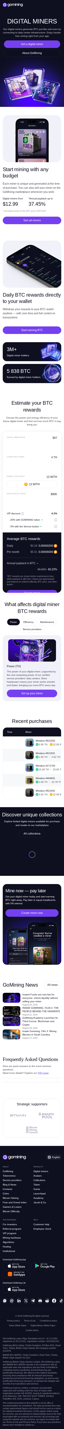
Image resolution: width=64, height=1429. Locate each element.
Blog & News (9, 1184)
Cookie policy (32, 1330)
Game (36, 1189)
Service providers (12, 1180)
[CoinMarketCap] (12, 1300)
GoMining (8, 1171)
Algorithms (8, 1242)
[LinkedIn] (19, 1300)
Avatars (37, 1175)
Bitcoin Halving (11, 1198)
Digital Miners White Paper (43, 1325)
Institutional (9, 1251)
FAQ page (43, 1073)
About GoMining (32, 53)
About (6, 1167)
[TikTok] (61, 1300)
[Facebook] (54, 1300)
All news (52, 984)
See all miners (32, 220)
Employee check (42, 1228)
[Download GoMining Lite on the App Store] (16, 1289)
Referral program (12, 1228)
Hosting (7, 1246)
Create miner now (32, 912)
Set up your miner (32, 693)
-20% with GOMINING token (25, 519)
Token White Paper (17, 1325)
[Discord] (40, 1300)
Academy (38, 1198)
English (56, 1157)
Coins (6, 1193)
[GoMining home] (13, 5)
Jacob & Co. (40, 1202)
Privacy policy (13, 1321)
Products (38, 1167)
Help (35, 1220)
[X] (26, 1300)
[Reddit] (47, 1300)
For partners (9, 1220)
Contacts (7, 1189)
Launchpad (39, 1193)
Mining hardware (12, 1237)
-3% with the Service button (24, 526)
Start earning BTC (32, 330)
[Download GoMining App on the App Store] (16, 1266)
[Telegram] (33, 1300)
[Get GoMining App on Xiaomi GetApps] (16, 1274)
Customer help (41, 1224)
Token (36, 1184)
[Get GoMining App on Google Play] (45, 1266)
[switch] (7, 520)
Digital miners (40, 1171)
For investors (10, 1224)
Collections (39, 1180)
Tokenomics (9, 1175)
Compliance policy (48, 1321)
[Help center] (5, 1300)
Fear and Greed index (15, 1202)
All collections (32, 833)
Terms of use (30, 1321)
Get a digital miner (32, 44)
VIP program (9, 1233)
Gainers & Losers (12, 1207)
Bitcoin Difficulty (11, 1211)
